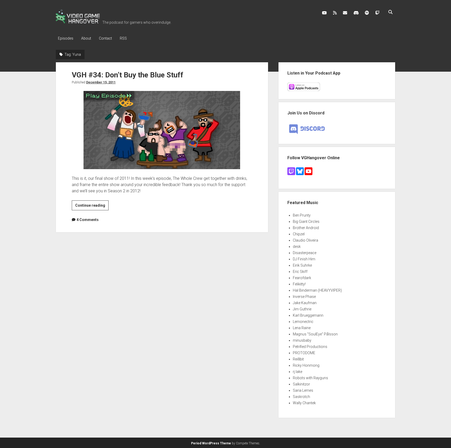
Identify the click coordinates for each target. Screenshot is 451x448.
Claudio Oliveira (305, 240)
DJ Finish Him (304, 259)
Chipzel (299, 234)
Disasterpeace (304, 253)
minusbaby (302, 340)
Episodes (65, 38)
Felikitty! (299, 284)
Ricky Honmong (306, 365)
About (86, 38)
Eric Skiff (300, 271)
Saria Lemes (303, 390)
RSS (123, 38)
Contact (105, 38)
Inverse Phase (304, 296)
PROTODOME (304, 353)
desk (297, 246)
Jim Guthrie (302, 309)
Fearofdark (302, 278)
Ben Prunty (302, 215)
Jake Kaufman (305, 303)
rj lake (297, 372)
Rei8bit (298, 359)
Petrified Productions (310, 347)
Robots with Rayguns (310, 378)
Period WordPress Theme (211, 443)
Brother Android (306, 228)
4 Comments (87, 220)
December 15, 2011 (101, 82)
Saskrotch (301, 397)
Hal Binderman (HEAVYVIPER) (317, 290)
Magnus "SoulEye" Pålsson (315, 334)
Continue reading (92, 206)
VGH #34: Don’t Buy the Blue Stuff (127, 75)
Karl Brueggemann (308, 315)
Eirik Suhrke (302, 265)
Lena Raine (302, 328)
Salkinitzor (301, 384)
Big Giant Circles (306, 221)
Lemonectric (303, 322)
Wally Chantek (304, 403)
